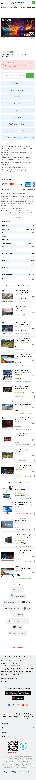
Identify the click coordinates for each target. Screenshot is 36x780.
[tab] (18, 723)
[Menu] (2, 2)
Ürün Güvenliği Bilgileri (29, 189)
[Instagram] (18, 705)
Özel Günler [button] (6, 736)
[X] (13, 705)
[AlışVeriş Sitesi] (33, 2)
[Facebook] (8, 705)
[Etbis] (13, 747)
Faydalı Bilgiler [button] (6, 724)
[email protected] (17, 661)
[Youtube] (22, 705)
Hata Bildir (19, 648)
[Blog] (27, 705)
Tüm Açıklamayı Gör (18, 218)
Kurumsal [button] (5, 728)
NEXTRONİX (6, 52)
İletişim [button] (4, 732)
